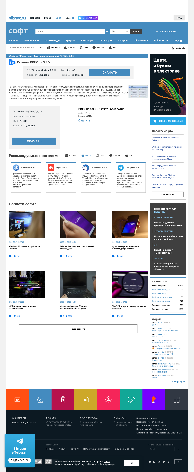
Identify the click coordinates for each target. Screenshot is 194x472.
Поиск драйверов (159, 372)
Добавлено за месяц (161, 301)
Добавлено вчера (159, 293)
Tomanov (162, 376)
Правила (50, 448)
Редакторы (26, 56)
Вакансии (120, 418)
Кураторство (157, 360)
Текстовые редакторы (46, 56)
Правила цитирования (147, 418)
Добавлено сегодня (161, 289)
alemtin (161, 352)
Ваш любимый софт (160, 342)
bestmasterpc (164, 370)
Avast (154, 378)
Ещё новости (167, 194)
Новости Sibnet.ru (163, 217)
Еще (176, 40)
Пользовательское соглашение (151, 425)
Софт (58, 17)
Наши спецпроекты (24, 422)
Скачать (84, 120)
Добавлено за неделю (162, 297)
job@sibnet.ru (120, 424)
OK (131, 463)
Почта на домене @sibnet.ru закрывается (168, 224)
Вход (179, 17)
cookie (107, 461)
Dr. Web (155, 325)
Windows (13, 56)
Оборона (159, 258)
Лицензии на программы (163, 366)
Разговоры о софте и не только (165, 331)
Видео (47, 17)
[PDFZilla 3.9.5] (138, 98)
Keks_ (160, 328)
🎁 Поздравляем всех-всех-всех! (166, 348)
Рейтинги (74, 448)
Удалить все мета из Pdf (162, 354)
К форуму (177, 381)
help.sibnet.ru (86, 424)
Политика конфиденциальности (151, 429)
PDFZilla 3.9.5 (67, 56)
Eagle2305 (162, 340)
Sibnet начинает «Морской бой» (163, 251)
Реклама (51, 418)
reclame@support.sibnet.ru (58, 424)
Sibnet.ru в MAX (90, 18)
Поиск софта (157, 336)
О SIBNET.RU (19, 418)
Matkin (161, 323)
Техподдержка (89, 418)
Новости (35, 17)
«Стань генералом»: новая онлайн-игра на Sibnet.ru (166, 266)
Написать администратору (96, 448)
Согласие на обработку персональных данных (159, 432)
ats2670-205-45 (164, 364)
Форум (62, 448)
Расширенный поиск (124, 448)
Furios (160, 346)
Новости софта (23, 204)
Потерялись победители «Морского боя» (168, 238)
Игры (156, 245)
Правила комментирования (149, 421)
